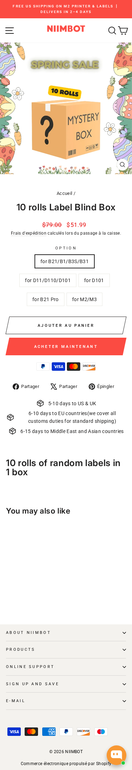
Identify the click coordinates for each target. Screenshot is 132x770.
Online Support (30, 666)
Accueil (64, 193)
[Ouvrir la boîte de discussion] (116, 755)
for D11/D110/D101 (48, 280)
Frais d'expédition (28, 233)
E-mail (15, 701)
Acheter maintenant (66, 346)
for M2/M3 (84, 299)
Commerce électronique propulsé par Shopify (66, 763)
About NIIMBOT (28, 632)
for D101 (94, 280)
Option (66, 248)
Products (21, 649)
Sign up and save (32, 684)
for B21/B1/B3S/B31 (64, 261)
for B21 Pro (45, 299)
